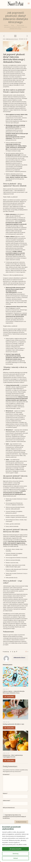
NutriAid (6, 25)
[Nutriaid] (15, 3)
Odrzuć (15, 858)
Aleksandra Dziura (13, 39)
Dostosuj (15, 853)
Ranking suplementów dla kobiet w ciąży (13, 724)
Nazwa (5, 793)
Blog (12, 25)
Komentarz (6, 774)
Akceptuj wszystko (15, 849)
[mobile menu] (28, 3)
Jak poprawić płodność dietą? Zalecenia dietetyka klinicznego (15, 28)
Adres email (6, 800)
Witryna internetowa (9, 807)
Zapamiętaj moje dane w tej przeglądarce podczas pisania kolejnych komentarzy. (14, 816)
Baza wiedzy (20, 25)
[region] (15, 843)
